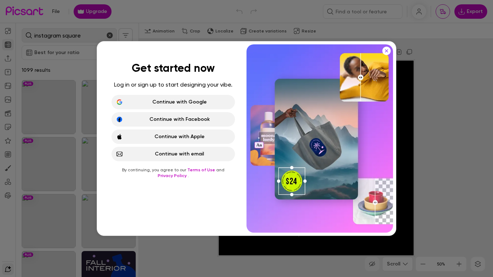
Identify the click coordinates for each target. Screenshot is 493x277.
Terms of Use (201, 169)
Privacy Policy (173, 175)
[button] (246, 138)
